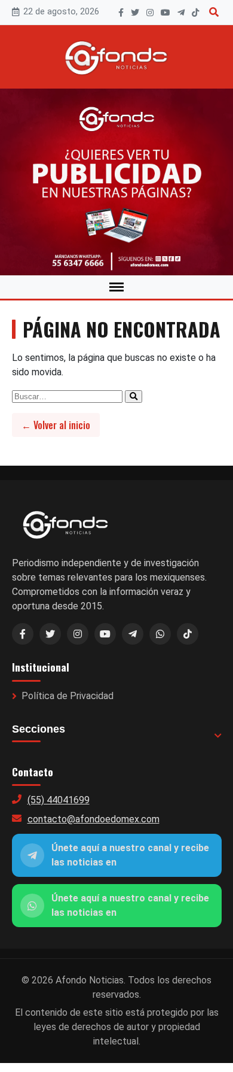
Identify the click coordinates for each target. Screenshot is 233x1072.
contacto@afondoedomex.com (93, 819)
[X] (135, 12)
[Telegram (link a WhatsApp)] (132, 634)
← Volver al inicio (56, 425)
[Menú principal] (116, 287)
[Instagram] (150, 12)
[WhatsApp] (160, 634)
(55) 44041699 (58, 800)
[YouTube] (165, 12)
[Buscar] (214, 12)
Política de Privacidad (68, 695)
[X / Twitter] (50, 634)
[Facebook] (121, 12)
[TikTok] (195, 12)
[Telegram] (181, 12)
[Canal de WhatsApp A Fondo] (116, 182)
